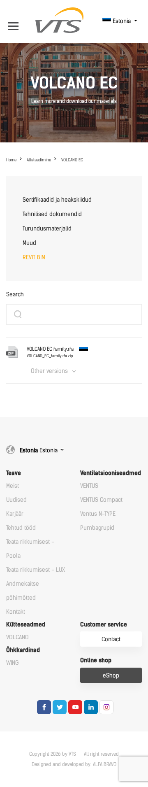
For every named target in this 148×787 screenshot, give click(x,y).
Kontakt (15, 611)
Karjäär (14, 513)
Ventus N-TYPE (98, 513)
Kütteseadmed (25, 624)
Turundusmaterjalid (47, 228)
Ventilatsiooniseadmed (110, 473)
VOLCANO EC (72, 160)
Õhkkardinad (23, 650)
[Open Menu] (15, 21)
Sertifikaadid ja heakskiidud (57, 199)
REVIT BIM (34, 257)
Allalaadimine (39, 160)
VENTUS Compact (101, 499)
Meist (12, 485)
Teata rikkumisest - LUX (35, 569)
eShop (111, 675)
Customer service (103, 624)
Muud (29, 243)
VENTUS (89, 485)
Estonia (121, 21)
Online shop (95, 660)
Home (11, 160)
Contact (111, 639)
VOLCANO (17, 637)
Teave (13, 473)
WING (12, 662)
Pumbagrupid (97, 527)
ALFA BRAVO (104, 764)
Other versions (49, 371)
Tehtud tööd (21, 527)
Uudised (16, 499)
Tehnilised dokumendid (52, 214)
